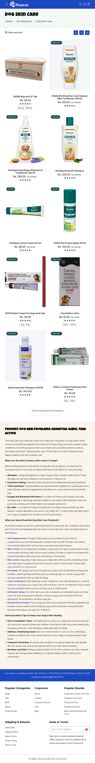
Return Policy (11, 736)
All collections (24, 21)
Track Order (10, 728)
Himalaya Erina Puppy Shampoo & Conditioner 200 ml (25, 171)
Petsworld (61, 759)
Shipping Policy (11, 732)
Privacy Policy (11, 741)
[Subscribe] (86, 729)
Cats (7, 698)
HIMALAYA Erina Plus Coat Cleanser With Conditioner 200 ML (70, 97)
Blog (37, 711)
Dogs (7, 694)
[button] (6, 4)
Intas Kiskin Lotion (69, 313)
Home (8, 21)
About (37, 694)
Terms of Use (10, 745)
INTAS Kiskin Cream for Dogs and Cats (25, 313)
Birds (7, 702)
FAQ (36, 707)
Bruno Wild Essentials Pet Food (75, 712)
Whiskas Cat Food (72, 707)
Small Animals (11, 711)
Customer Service (42, 702)
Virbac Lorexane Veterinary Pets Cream (69, 388)
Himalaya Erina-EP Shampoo (69, 171)
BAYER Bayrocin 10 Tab (25, 96)
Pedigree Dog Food (73, 698)
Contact (38, 698)
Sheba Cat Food (71, 702)
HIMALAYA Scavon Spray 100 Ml (70, 243)
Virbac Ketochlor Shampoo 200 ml (25, 387)
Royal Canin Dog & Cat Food (76, 694)
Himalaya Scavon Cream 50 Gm (25, 243)
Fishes (7, 707)
